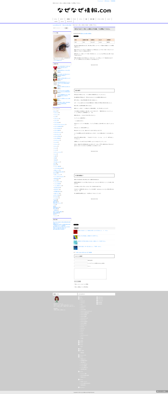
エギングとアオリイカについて (59, 124)
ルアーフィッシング (57, 152)
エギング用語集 (57, 138)
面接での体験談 (56, 212)
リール (55, 150)
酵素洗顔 (55, 210)
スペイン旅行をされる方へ (59, 176)
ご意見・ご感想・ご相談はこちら (59, 309)
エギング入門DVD (57, 136)
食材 (86, 19)
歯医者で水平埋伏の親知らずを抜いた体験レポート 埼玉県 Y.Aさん (92, 241)
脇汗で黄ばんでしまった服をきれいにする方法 (61, 226)
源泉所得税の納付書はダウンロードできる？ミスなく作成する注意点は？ (63, 83)
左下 (88, 252)
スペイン (62, 21)
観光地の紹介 (56, 178)
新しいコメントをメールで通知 (81, 284)
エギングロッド (57, 134)
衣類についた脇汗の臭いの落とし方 (59, 227)
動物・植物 (55, 201)
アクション (56, 114)
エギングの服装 (57, 130)
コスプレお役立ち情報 (58, 168)
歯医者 (90, 252)
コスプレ (56, 21)
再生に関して (56, 189)
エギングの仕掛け (57, 128)
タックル (55, 142)
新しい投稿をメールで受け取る (81, 286)
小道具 (55, 156)
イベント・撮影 (57, 166)
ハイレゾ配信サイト (57, 185)
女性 (83, 252)
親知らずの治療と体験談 (86, 33)
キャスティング (57, 140)
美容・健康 (92, 19)
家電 (54, 206)
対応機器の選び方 (57, 191)
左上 (85, 252)
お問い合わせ (100, 297)
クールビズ (56, 197)
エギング (61, 19)
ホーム (55, 19)
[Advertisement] (94, 75)
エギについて (56, 118)
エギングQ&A (56, 122)
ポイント (55, 146)
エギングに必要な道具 (58, 126)
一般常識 (68, 19)
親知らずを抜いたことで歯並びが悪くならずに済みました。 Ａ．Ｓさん (93, 230)
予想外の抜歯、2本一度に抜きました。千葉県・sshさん (89, 246)
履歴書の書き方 (56, 207)
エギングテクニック (57, 132)
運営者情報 (56, 308)
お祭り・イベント (57, 174)
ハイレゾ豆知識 (57, 183)
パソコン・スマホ (100, 19)
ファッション (55, 196)
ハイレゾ (108, 19)
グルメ (54, 163)
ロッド (55, 154)
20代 (77, 252)
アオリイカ (56, 112)
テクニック (56, 144)
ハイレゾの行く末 (57, 181)
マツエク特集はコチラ (58, 60)
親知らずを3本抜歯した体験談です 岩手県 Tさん (88, 235)
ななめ (80, 252)
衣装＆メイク (56, 170)
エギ (55, 116)
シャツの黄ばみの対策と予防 (58, 171)
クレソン (55, 215)
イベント (80, 19)
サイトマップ (69, 21)
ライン (55, 148)
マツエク (74, 19)
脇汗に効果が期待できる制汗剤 (58, 229)
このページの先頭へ (162, 391)
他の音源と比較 (57, 187)
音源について (56, 193)
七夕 (55, 204)
